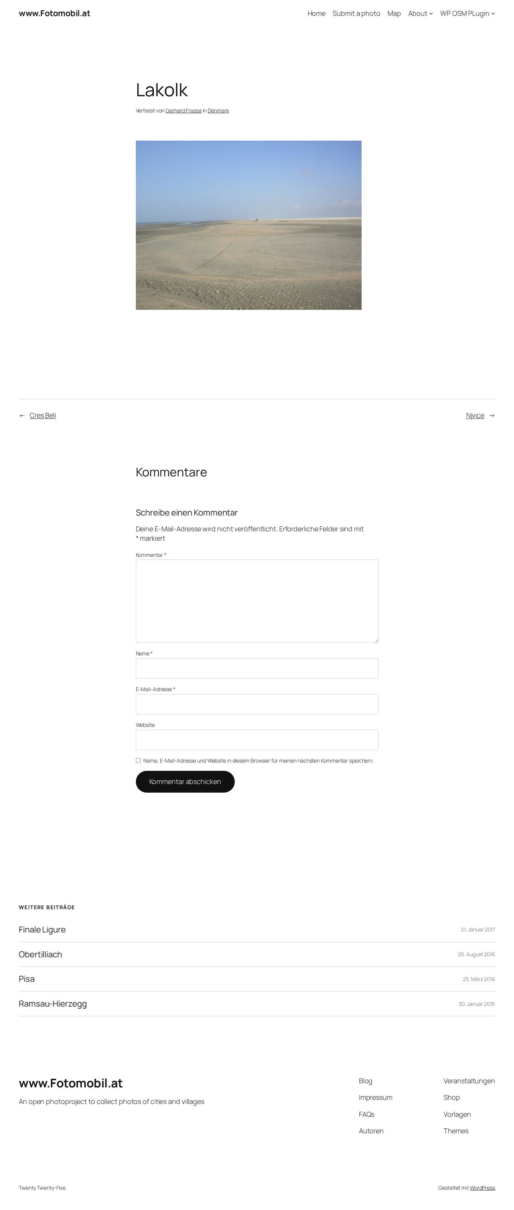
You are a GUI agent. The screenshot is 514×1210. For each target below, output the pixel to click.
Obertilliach (40, 954)
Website (145, 724)
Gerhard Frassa (184, 110)
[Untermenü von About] (431, 13)
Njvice (475, 415)
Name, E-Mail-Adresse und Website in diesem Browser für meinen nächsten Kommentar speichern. (258, 760)
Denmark (218, 110)
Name (144, 653)
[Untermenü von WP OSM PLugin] (493, 13)
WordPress (482, 1187)
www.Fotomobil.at (54, 13)
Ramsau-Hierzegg (53, 1003)
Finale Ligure (42, 929)
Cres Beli (43, 415)
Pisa (27, 979)
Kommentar (151, 554)
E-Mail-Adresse (155, 689)
